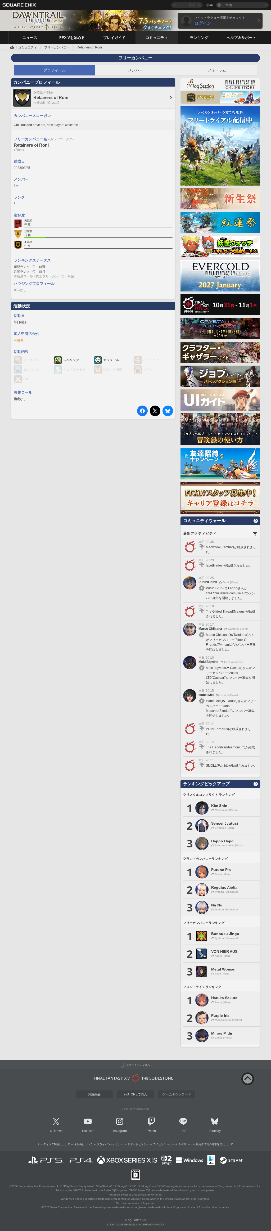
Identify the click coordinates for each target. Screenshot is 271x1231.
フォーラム (216, 70)
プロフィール (54, 70)
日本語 (227, 5)
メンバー (135, 70)
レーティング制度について (54, 1144)
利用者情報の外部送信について (214, 1144)
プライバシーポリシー (110, 1144)
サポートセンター (138, 1144)
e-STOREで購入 (135, 1094)
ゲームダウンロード (176, 1094)
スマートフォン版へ (138, 1065)
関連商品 (94, 1094)
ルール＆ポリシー (181, 1144)
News (58, 1131)
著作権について (83, 1144)
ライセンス (159, 1144)
